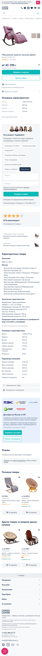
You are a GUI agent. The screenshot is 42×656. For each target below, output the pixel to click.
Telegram (25, 8)
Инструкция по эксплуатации (15, 390)
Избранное (31, 8)
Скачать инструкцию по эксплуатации (15, 326)
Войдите (7, 460)
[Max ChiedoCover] (8, 644)
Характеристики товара (13, 385)
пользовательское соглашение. (9, 625)
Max (28, 8)
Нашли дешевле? (10, 84)
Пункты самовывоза (13, 439)
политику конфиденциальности (16, 188)
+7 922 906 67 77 (22, 8)
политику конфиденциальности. (28, 623)
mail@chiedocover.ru (10, 640)
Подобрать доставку (13, 432)
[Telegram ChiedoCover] (3, 644)
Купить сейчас (21, 78)
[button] (39, 8)
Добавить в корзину (21, 72)
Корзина (35, 8)
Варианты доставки (11, 91)
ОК (38, 2)
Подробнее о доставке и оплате (14, 427)
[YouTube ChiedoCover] (12, 644)
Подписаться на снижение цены (13, 87)
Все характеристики (9, 117)
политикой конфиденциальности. (19, 3)
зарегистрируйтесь (19, 460)
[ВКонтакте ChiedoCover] (17, 644)
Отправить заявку (21, 194)
